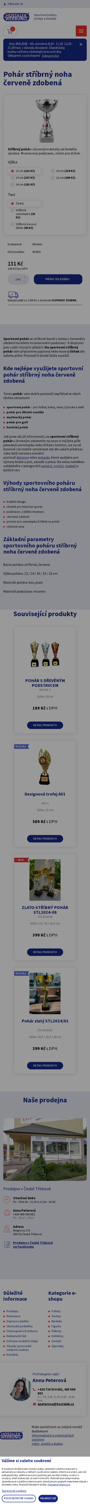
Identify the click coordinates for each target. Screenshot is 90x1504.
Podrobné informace (59, 1484)
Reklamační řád (16, 1336)
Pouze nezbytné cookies (19, 1498)
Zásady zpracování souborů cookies (19, 1348)
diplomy (23, 457)
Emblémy (58, 1336)
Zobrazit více (50, 56)
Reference (14, 1316)
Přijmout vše (48, 1498)
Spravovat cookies (14, 1491)
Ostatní (56, 1341)
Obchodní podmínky (20, 1326)
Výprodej (57, 1346)
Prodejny (12, 1311)
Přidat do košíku (57, 279)
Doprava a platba (18, 1321)
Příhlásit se (15, 4)
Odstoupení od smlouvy (22, 1331)
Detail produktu (45, 725)
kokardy (43, 457)
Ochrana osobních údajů (22, 1341)
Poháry (56, 1311)
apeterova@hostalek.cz (56, 1404)
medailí (70, 466)
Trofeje (56, 1316)
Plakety (56, 1331)
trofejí (58, 466)
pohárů (46, 466)
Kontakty (12, 1355)
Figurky (56, 1326)
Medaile (57, 1321)
